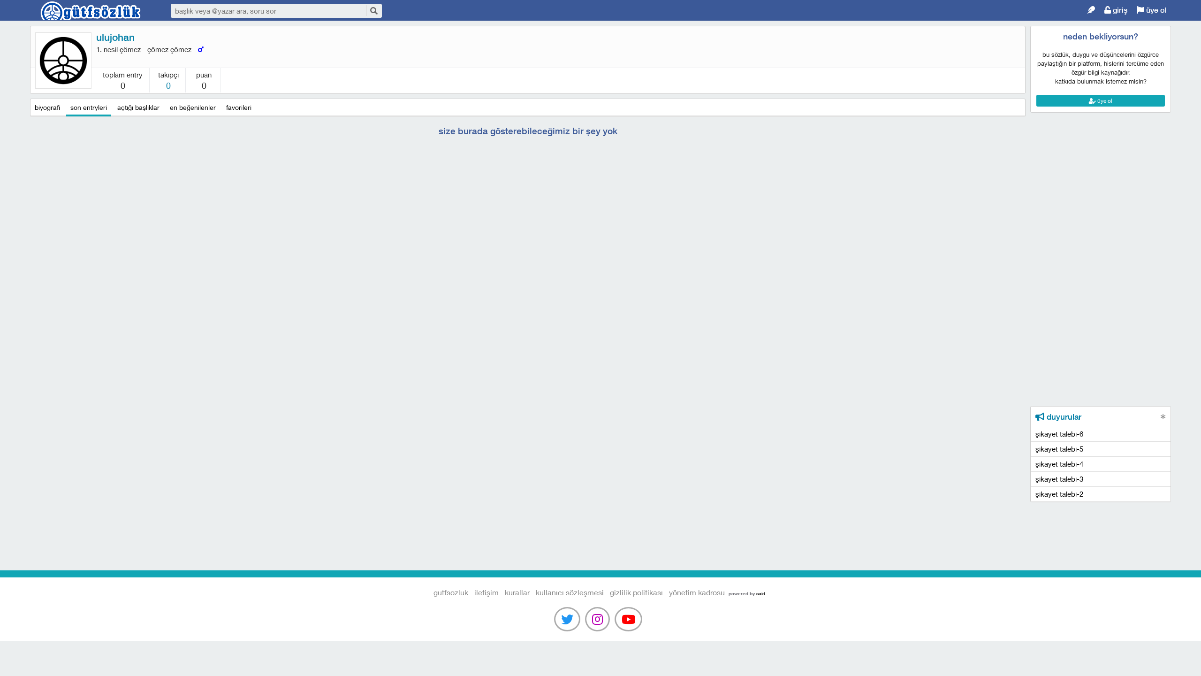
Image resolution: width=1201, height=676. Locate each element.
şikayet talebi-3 (1059, 479)
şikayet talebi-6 (1059, 434)
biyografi (47, 107)
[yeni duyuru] (1163, 417)
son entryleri (88, 107)
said (760, 593)
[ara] (373, 10)
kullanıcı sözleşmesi (570, 592)
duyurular (1062, 417)
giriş (1119, 10)
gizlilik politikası (636, 592)
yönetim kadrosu (697, 592)
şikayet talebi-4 (1059, 464)
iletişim (486, 592)
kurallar (517, 592)
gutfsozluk (91, 10)
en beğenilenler (193, 107)
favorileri (238, 107)
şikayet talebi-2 (1059, 494)
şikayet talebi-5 (1059, 449)
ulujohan (115, 37)
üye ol (1155, 10)
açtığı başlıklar (138, 107)
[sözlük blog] (1091, 10)
